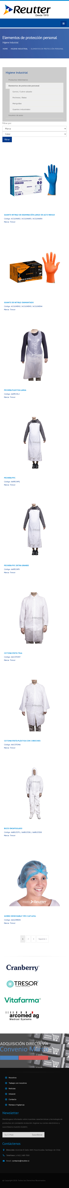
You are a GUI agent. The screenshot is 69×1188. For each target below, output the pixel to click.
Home (5, 49)
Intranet (12, 1094)
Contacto (12, 1099)
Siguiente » (42, 939)
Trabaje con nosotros (18, 1083)
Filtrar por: (6, 123)
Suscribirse (37, 1134)
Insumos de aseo (16, 115)
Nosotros (13, 1077)
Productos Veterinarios (18, 80)
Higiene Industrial (19, 49)
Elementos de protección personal (24, 85)
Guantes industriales (21, 109)
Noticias (12, 1088)
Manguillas (17, 103)
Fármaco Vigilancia (16, 1105)
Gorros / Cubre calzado (22, 91)
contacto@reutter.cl (20, 1161)
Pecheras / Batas (20, 97)
